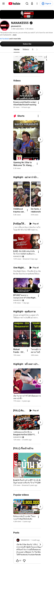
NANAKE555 (17, 256)
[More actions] (44, 57)
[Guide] (3, 3)
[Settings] (37, 3)
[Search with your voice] (32, 3)
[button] (4, 25)
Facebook (5, 39)
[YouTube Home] (14, 3)
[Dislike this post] (24, 561)
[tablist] (27, 49)
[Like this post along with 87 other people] (17, 561)
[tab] (17, 49)
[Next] (40, 92)
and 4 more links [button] (15, 39)
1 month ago (35, 540)
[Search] (27, 3)
